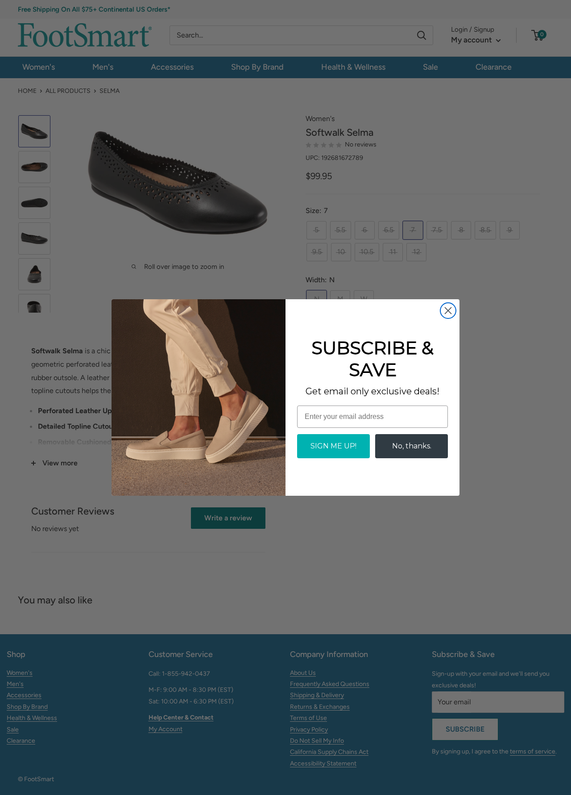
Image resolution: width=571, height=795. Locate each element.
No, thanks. (411, 446)
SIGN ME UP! (333, 446)
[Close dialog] (448, 310)
